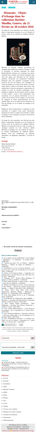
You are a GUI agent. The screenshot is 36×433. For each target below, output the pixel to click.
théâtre (24, 327)
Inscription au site (25, 430)
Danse (28, 327)
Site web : (4, 221)
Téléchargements (25, 331)
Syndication (15, 430)
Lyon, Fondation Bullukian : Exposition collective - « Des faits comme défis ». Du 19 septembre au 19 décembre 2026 (18, 315)
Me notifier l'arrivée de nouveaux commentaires (18, 246)
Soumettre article (18, 353)
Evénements (19, 331)
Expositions (12, 7)
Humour (31, 327)
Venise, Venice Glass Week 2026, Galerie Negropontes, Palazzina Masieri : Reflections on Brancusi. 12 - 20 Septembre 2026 (18, 291)
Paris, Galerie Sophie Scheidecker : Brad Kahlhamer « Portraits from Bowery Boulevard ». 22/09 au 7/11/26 (18, 305)
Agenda (18, 358)
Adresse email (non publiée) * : (11, 215)
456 (21, 325)
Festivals (4, 327)
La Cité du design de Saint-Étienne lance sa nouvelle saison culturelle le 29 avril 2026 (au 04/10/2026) (15, 368)
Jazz (3, 329)
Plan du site (5, 430)
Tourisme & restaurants (11, 331)
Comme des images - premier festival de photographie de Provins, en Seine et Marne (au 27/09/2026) (16, 363)
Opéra (13, 327)
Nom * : (4, 209)
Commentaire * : (6, 227)
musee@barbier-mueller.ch (15, 151)
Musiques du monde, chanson (27, 329)
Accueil (4, 7)
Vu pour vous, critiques (16, 329)
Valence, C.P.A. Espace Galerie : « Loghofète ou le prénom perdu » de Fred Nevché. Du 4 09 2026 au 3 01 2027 (18, 274)
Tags (32, 430)
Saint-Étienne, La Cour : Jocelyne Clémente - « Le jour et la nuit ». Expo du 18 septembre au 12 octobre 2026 (18, 269)
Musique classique (18, 327)
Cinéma (9, 329)
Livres (6, 329)
